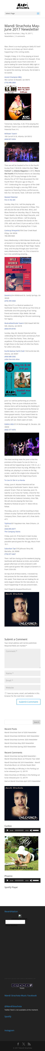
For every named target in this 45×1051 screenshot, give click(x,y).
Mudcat (7, 323)
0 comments (20, 36)
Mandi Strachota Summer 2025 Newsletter (20, 739)
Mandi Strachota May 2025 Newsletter (19, 743)
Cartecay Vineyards (11, 230)
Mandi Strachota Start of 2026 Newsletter (20, 732)
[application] (22, 830)
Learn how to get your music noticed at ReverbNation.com (19, 978)
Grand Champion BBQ (13, 77)
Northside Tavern (17, 323)
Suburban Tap (10, 548)
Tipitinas (7, 523)
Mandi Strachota (13, 33)
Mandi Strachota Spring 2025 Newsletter (20, 746)
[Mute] (31, 830)
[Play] (7, 830)
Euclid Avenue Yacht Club (14, 351)
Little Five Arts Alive (12, 359)
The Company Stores (12, 532)
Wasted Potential (11, 197)
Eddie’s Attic (9, 424)
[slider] (36, 830)
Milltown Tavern (10, 134)
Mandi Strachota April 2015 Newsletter (25, 781)
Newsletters (9, 36)
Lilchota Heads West (27, 765)
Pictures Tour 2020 (32, 759)
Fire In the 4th (9, 200)
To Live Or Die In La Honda (14, 480)
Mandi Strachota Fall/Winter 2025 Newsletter (21, 736)
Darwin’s (7, 295)
